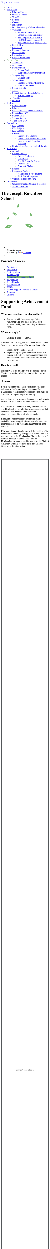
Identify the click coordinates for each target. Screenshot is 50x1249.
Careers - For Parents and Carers (32, 138)
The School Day (19, 121)
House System (18, 52)
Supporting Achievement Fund (31, 73)
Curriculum (12, 123)
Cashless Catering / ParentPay (31, 83)
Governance (12, 181)
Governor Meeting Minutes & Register (29, 184)
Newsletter (17, 25)
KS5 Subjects (18, 131)
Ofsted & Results (19, 14)
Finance (15, 169)
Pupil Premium (18, 68)
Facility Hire (17, 45)
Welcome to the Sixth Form (24, 179)
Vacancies (16, 30)
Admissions (17, 62)
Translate (27, 252)
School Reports (19, 88)
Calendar (16, 22)
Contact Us (17, 47)
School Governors (20, 186)
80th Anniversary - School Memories (28, 27)
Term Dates (17, 17)
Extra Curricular (19, 105)
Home (9, 7)
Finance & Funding (20, 50)
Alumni (15, 151)
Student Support (19, 118)
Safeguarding (18, 75)
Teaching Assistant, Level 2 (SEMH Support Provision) (30, 38)
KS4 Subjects (18, 128)
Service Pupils (24, 70)
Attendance (17, 65)
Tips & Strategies (25, 95)
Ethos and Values (19, 12)
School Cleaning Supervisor (30, 35)
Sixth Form (12, 148)
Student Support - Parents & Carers (27, 93)
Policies (15, 20)
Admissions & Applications (30, 174)
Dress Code (23, 158)
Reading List (23, 163)
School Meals (18, 80)
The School (12, 9)
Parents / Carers (13, 60)
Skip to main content (10, 2)
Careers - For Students (27, 136)
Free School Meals (26, 85)
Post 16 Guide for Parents (29, 161)
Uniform (16, 100)
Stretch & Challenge (27, 166)
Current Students (19, 153)
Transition (16, 98)
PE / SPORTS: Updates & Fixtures (27, 110)
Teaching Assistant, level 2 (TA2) (32, 42)
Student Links (18, 115)
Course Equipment (26, 156)
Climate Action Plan (21, 57)
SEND (15, 90)
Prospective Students (21, 171)
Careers (15, 133)
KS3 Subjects (18, 126)
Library (15, 108)
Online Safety (24, 78)
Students (10, 103)
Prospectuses (17, 55)
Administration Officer (28, 32)
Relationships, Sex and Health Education (30, 146)
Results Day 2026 (20, 113)
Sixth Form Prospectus (28, 176)
